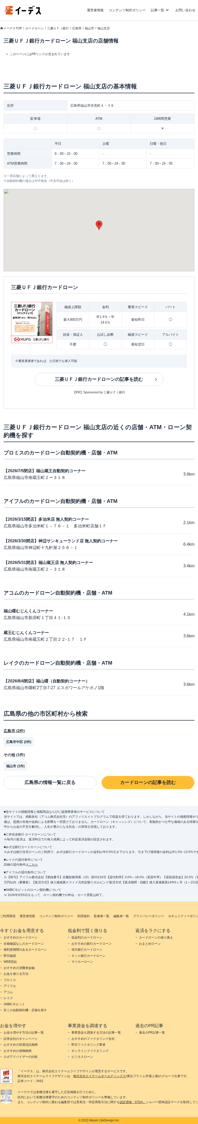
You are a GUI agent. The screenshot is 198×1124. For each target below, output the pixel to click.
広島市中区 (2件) (18, 742)
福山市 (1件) (15, 766)
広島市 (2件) (14, 731)
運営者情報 (95, 10)
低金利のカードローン (86, 937)
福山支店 (103, 28)
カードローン (34, 28)
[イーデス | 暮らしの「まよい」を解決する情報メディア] (22, 13)
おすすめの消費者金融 (19, 968)
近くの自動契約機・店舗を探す (25, 1010)
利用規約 (83, 916)
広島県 (76, 28)
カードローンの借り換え (156, 937)
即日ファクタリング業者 (88, 1044)
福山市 (89, 28)
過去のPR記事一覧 (152, 1032)
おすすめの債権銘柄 (17, 1051)
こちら (33, 864)
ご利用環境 (7, 916)
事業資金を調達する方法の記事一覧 (96, 1032)
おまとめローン (150, 943)
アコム (8, 992)
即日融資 (10, 956)
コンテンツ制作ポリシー (127, 10)
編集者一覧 (121, 916)
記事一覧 (157, 10)
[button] (99, 225)
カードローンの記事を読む (148, 782)
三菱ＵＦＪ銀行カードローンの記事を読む (99, 379)
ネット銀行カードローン (88, 956)
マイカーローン (82, 962)
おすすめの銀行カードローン (91, 943)
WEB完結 (10, 962)
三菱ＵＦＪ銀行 (58, 28)
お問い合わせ (185, 10)
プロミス (10, 980)
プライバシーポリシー (148, 916)
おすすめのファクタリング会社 (93, 1039)
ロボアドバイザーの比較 (21, 1057)
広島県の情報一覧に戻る (50, 782)
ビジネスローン (82, 1057)
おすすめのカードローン (21, 937)
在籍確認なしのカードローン (24, 943)
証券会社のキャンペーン (21, 1039)
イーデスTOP (12, 28)
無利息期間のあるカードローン (25, 949)
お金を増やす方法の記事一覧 (24, 1032)
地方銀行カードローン (86, 949)
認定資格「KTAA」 (133, 1102)
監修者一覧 (101, 916)
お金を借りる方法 (16, 974)
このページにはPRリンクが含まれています (40, 54)
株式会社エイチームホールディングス (99, 1076)
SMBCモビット (14, 1004)
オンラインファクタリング (90, 1051)
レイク (8, 998)
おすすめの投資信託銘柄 (21, 1044)
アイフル (10, 986)
